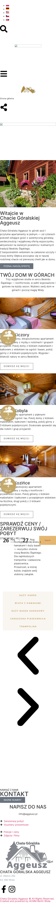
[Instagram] (12, 889)
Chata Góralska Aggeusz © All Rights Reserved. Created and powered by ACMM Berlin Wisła (27, 900)
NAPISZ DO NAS (28, 807)
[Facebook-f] (3, 889)
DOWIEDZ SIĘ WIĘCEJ (16, 366)
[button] (28, 656)
